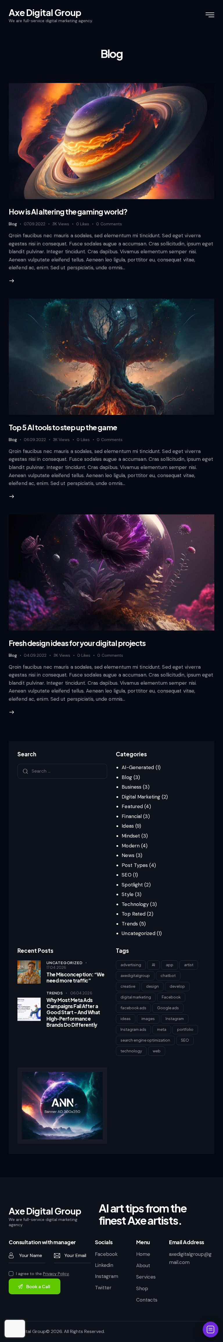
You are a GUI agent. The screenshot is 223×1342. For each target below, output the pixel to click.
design (152, 986)
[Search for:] (62, 771)
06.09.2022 (35, 439)
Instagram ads (133, 1029)
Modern (131, 845)
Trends (130, 923)
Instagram (175, 1018)
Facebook (171, 997)
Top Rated (133, 914)
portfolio (185, 1029)
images (148, 1018)
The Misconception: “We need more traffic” (75, 977)
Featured (132, 806)
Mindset (131, 836)
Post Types (135, 865)
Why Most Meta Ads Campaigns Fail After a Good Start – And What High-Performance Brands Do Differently (73, 1012)
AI (153, 964)
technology (131, 1051)
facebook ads (133, 1007)
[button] (86, 224)
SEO (126, 875)
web (157, 1051)
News (128, 855)
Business (131, 787)
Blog (13, 223)
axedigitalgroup (135, 975)
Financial (132, 816)
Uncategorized (138, 933)
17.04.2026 (56, 967)
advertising (131, 964)
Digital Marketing (141, 797)
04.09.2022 (35, 655)
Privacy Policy (56, 1274)
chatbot (168, 975)
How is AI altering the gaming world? (68, 211)
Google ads (168, 1007)
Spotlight (132, 884)
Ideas (128, 826)
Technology (135, 904)
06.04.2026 (81, 993)
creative (128, 986)
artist (188, 964)
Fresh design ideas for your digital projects (77, 643)
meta (161, 1029)
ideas (126, 1018)
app (169, 964)
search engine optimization (145, 1040)
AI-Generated (138, 767)
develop (177, 986)
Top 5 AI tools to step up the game (63, 427)
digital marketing (136, 997)
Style (128, 894)
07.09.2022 (34, 223)
